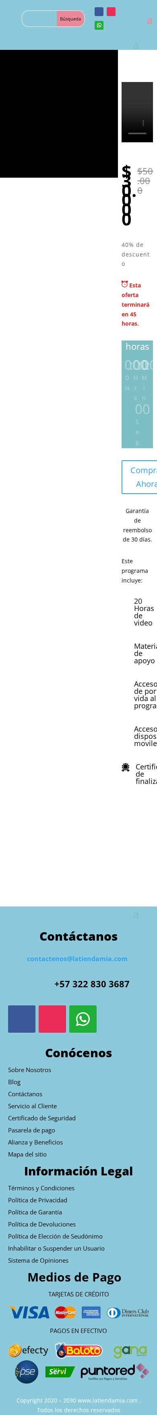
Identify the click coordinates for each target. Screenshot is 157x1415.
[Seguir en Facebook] (99, 11)
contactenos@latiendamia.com (77, 958)
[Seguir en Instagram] (111, 11)
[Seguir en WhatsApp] (99, 25)
